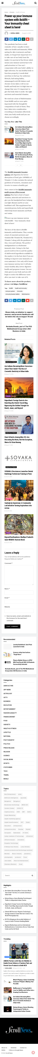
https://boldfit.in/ (21, 284)
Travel (8, 396)
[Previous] (17, 165)
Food (5, 720)
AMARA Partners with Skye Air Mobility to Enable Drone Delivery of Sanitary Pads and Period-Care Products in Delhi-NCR (18, 963)
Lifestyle (12, 12)
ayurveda (23, 798)
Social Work (8, 759)
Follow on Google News (16, 1050)
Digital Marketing (10, 815)
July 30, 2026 (8, 510)
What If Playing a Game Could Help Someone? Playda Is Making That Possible (23, 982)
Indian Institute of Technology (14, 836)
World (6, 779)
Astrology (8, 693)
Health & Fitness (20, 12)
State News (8, 767)
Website (7, 607)
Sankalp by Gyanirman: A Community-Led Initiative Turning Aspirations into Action (18, 505)
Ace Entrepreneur (10, 794)
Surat (20, 864)
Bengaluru (17, 801)
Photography (9, 740)
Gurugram (8, 832)
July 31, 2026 (8, 476)
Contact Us (23, 1047)
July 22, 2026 (8, 542)
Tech (5, 771)
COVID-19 (20, 808)
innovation (21, 839)
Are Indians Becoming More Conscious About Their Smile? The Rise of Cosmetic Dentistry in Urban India (18, 368)
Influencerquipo (10, 839)
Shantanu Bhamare (10, 864)
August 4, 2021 (26, 33)
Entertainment (10, 709)
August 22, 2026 (18, 968)
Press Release (9, 748)
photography (8, 857)
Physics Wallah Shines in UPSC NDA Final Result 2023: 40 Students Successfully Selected (23, 662)
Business (7, 701)
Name (7, 589)
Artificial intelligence (11, 798)
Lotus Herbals (25, 846)
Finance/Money (9, 717)
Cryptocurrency (9, 812)
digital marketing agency (12, 818)
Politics (7, 744)
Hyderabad (16, 832)
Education (8, 705)
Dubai (28, 822)
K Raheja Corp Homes (11, 846)
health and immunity (21, 288)
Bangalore (8, 801)
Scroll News (15, 33)
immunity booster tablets (13, 294)
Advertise (13, 1047)
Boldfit (11, 288)
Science (7, 755)
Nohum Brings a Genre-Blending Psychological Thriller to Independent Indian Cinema (23, 1009)
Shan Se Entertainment (21, 860)
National (7, 736)
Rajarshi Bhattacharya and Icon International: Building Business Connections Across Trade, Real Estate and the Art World (19, 927)
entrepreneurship (10, 829)
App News (7, 690)
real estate (8, 860)
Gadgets (7, 724)
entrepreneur (17, 825)
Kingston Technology (11, 843)
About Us (4, 1047)
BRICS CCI (25, 805)
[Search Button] (32, 875)
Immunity (19, 291)
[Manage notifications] (33, 1052)
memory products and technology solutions (18, 850)
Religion (7, 752)
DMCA (3, 1050)
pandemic (27, 853)
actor (20, 794)
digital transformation (11, 822)
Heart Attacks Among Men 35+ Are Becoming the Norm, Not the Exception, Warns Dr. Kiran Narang (19, 439)
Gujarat (28, 829)
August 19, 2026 (20, 135)
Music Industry (17, 853)
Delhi (29, 812)
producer (18, 857)
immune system (10, 291)
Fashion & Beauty (10, 713)
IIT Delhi (25, 832)
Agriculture (8, 686)
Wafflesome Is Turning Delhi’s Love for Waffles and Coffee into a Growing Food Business (23, 990)
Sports (6, 763)
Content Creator (9, 808)
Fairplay (20, 829)
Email (7, 598)
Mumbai (7, 853)
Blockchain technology (12, 805)
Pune (25, 857)
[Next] (20, 165)
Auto (5, 697)
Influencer (29, 836)
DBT (23, 812)
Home (6, 12)
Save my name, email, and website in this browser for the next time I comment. (19, 618)
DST (22, 822)
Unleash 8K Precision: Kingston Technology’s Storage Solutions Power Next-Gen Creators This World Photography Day (19, 913)
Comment (9, 563)
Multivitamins (25, 294)
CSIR (18, 812)
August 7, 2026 (19, 161)
